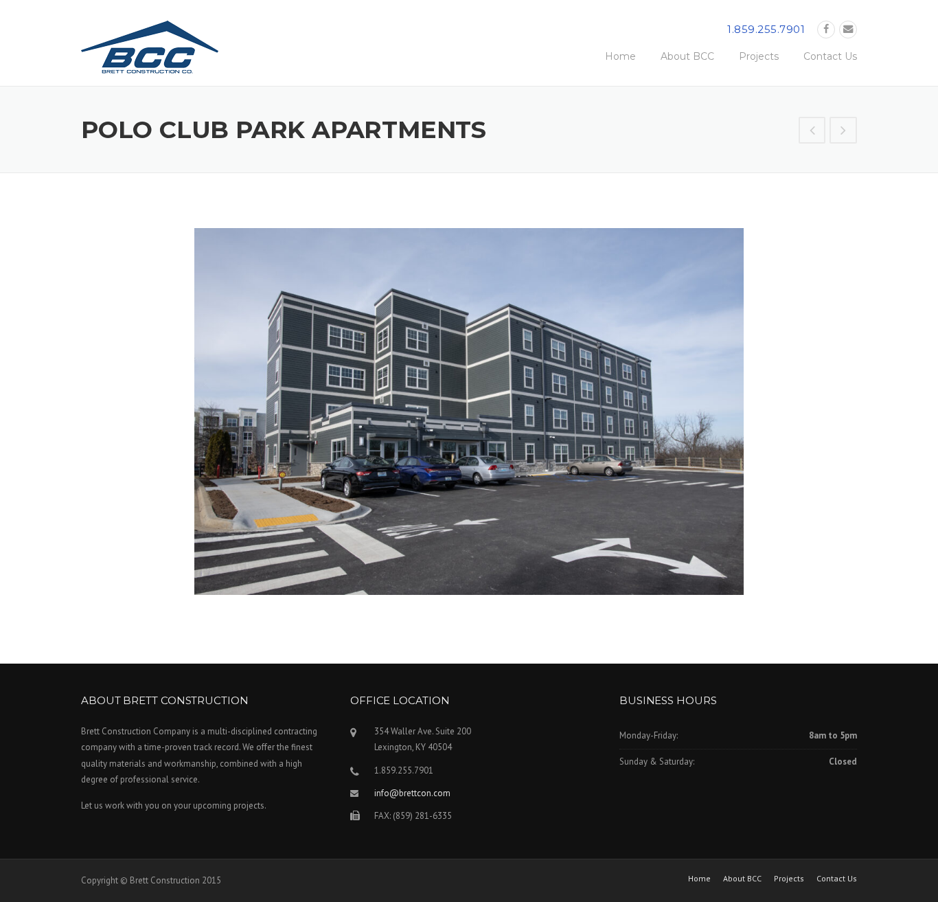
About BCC (687, 56)
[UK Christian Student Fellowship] (843, 132)
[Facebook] (826, 29)
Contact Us (830, 56)
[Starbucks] (812, 132)
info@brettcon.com (412, 793)
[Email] (848, 29)
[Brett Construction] (149, 51)
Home (620, 56)
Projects (759, 56)
